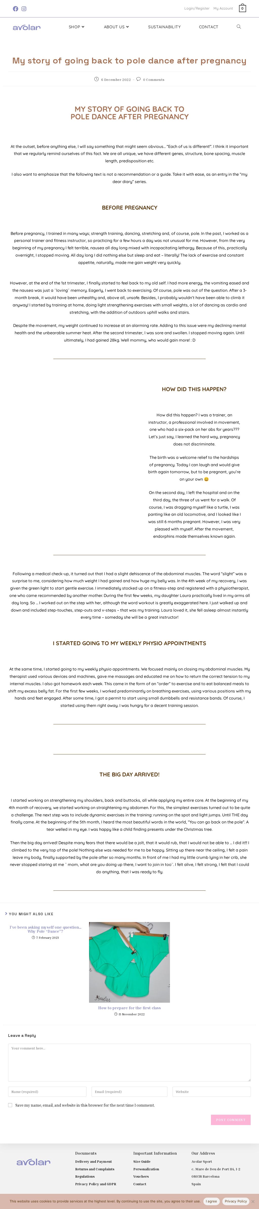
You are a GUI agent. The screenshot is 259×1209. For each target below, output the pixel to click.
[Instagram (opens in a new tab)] (24, 9)
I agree (211, 1201)
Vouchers (141, 1176)
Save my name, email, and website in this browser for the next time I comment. (85, 1105)
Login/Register (197, 8)
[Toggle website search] (239, 26)
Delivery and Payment (93, 1161)
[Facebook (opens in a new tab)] (16, 9)
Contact (139, 1184)
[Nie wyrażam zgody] (252, 1201)
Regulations (85, 1176)
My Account (223, 8)
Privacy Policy (236, 1201)
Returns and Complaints (94, 1169)
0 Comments (154, 79)
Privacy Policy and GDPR (95, 1184)
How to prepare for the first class (129, 1008)
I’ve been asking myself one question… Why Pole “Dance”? (45, 929)
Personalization (146, 1169)
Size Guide (141, 1161)
